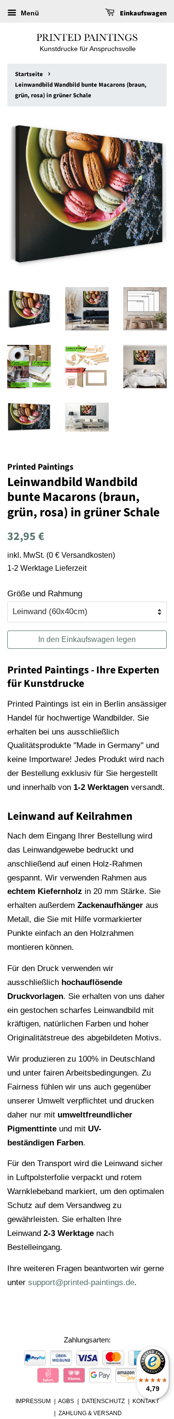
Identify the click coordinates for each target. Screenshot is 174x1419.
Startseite (29, 74)
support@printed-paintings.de (81, 1282)
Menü (29, 13)
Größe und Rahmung (44, 593)
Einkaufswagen (142, 13)
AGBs (66, 1401)
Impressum (33, 1401)
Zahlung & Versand (90, 1413)
